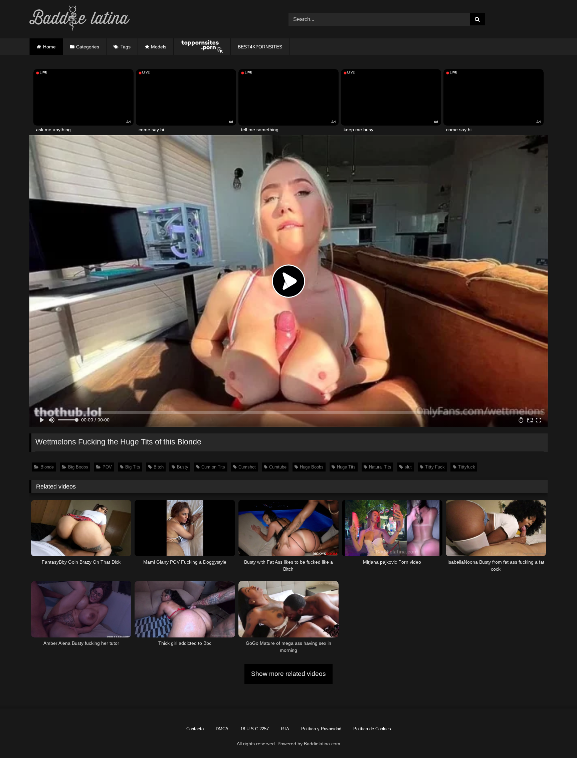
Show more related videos (288, 673)
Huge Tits (346, 466)
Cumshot (247, 466)
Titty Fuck (435, 466)
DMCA (222, 728)
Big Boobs (78, 466)
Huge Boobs (312, 466)
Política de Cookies (372, 728)
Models (158, 46)
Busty (182, 466)
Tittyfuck (466, 466)
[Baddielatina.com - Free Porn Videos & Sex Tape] (79, 19)
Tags (126, 46)
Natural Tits (380, 466)
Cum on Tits (213, 466)
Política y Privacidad (321, 728)
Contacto (195, 728)
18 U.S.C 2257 (254, 728)
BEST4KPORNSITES (260, 46)
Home (49, 46)
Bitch (159, 466)
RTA (285, 728)
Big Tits (132, 466)
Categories (87, 46)
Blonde (47, 466)
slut (408, 466)
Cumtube (277, 466)
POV (107, 466)
